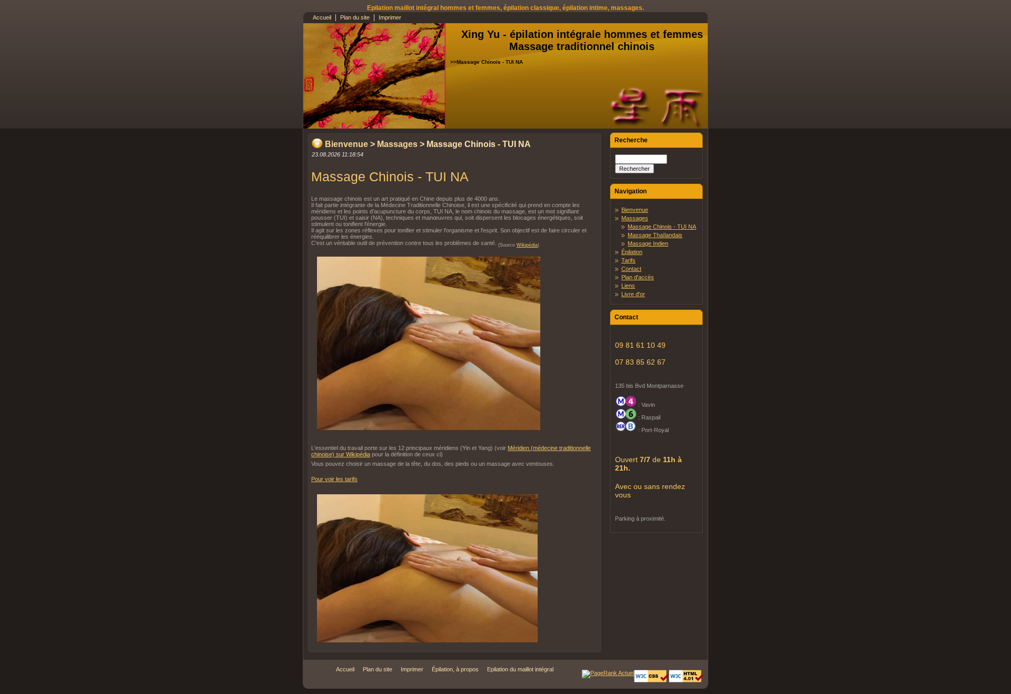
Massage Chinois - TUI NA (662, 226)
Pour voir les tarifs (334, 479)
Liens (628, 285)
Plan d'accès (637, 277)
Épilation (631, 252)
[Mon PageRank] (608, 673)
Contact (631, 269)
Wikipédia (527, 245)
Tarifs (628, 260)
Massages (397, 144)
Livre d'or (633, 294)
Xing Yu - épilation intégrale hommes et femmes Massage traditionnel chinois (582, 40)
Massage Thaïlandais (655, 235)
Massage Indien (648, 243)
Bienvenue (346, 144)
